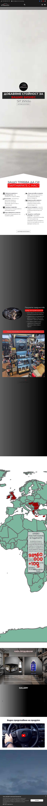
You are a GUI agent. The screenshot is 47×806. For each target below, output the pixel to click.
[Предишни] (2, 355)
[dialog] (23, 800)
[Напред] (44, 355)
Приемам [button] (37, 800)
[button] (24, 4)
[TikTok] (45, 1)
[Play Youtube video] (23, 735)
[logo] (5, 4)
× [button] (45, 796)
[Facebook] (40, 1)
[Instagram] (41, 1)
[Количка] (45, 4)
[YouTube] (43, 1)
